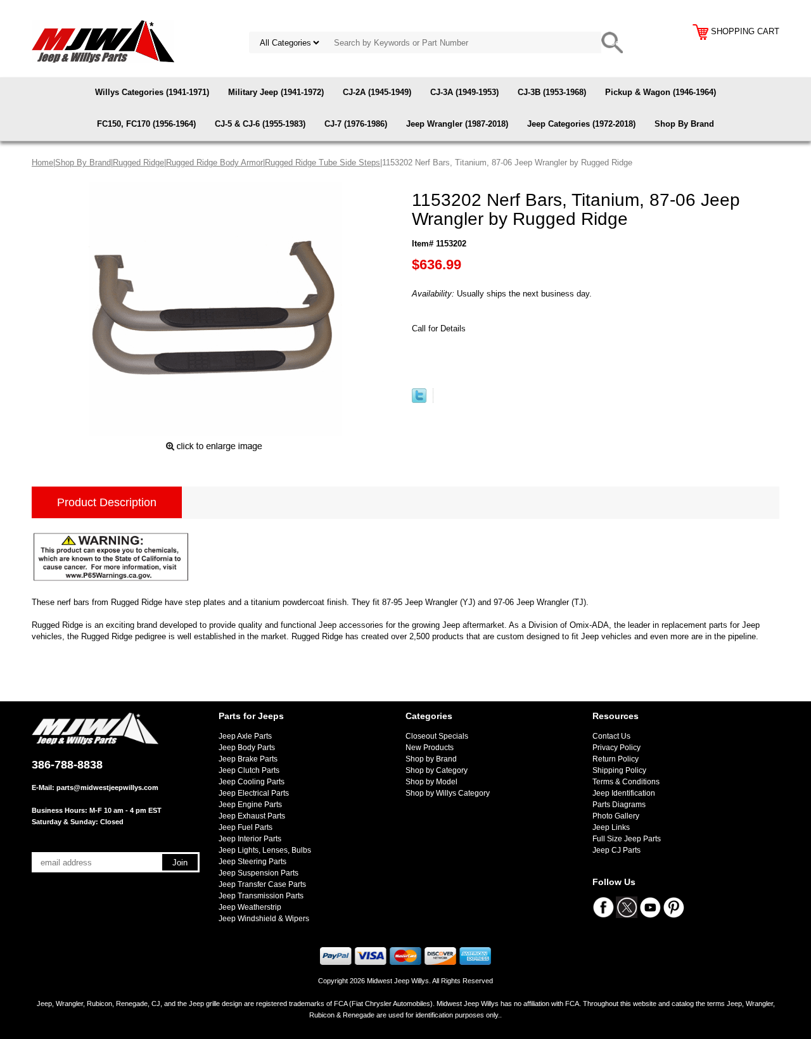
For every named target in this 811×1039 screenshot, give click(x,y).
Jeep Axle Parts (245, 736)
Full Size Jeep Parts (626, 838)
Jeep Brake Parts (248, 759)
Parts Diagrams (619, 804)
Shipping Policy (619, 770)
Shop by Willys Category (448, 793)
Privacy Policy (616, 747)
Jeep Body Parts (247, 747)
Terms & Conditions (626, 781)
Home (42, 162)
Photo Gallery (615, 816)
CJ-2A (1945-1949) (377, 92)
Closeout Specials (437, 736)
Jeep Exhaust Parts (252, 816)
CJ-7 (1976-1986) (355, 124)
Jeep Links (611, 827)
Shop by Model (431, 781)
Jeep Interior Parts (250, 838)
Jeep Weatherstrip (250, 907)
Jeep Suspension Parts (258, 873)
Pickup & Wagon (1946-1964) (660, 92)
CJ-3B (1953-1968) (552, 92)
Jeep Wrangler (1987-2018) (457, 124)
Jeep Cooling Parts (251, 781)
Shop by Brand (431, 759)
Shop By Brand (684, 124)
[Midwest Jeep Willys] (103, 41)
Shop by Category (437, 770)
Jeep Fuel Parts (245, 827)
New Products (430, 747)
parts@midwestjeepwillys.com (107, 787)
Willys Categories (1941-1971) (152, 92)
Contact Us (611, 736)
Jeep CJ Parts (616, 850)
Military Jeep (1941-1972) (276, 92)
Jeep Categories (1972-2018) (581, 124)
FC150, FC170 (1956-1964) (146, 124)
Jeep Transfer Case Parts (262, 884)
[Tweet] (419, 400)
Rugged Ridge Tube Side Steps (322, 162)
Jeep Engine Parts (250, 804)
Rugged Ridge (138, 162)
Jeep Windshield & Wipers (264, 918)
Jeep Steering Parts (252, 861)
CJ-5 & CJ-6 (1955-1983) (260, 124)
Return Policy (615, 759)
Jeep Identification (623, 793)
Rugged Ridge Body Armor (214, 162)
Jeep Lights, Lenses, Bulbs (265, 850)
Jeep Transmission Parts (261, 895)
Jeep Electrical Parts (254, 793)
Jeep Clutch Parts (249, 770)
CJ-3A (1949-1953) (464, 92)
